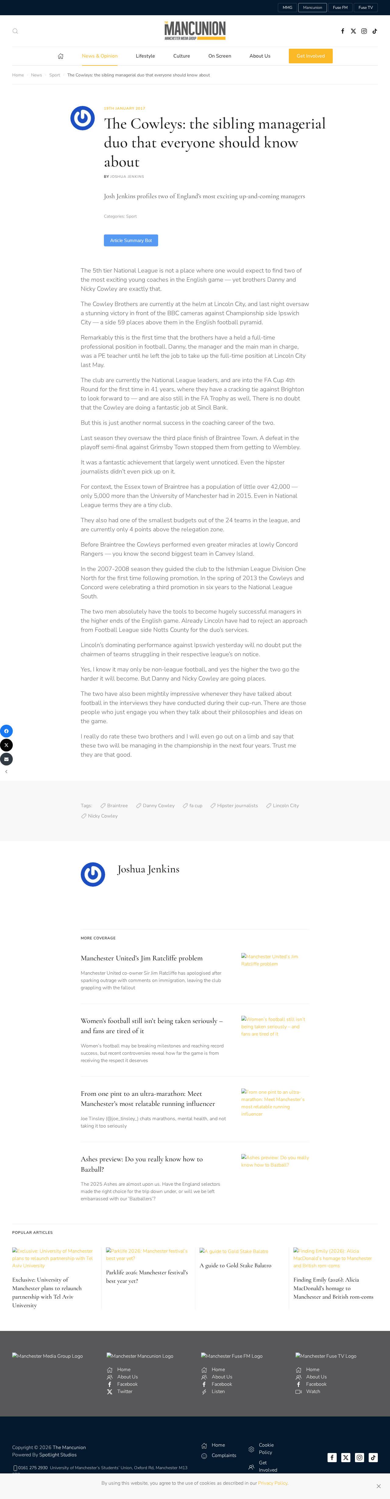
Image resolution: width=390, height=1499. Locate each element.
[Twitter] (6, 745)
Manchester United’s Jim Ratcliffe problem (142, 958)
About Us (260, 56)
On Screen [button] (219, 56)
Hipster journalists (237, 805)
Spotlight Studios (58, 1454)
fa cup (196, 805)
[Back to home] (195, 30)
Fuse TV (366, 7)
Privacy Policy (272, 1483)
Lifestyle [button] (145, 56)
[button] (15, 31)
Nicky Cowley (103, 816)
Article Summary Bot (131, 240)
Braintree (117, 805)
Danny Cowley (159, 805)
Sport (131, 216)
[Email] (6, 759)
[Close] (379, 1486)
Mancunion (312, 7)
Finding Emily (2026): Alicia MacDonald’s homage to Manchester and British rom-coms (333, 1288)
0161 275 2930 (33, 1468)
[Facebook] (6, 731)
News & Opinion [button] (100, 56)
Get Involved (311, 56)
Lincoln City (286, 805)
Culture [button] (181, 56)
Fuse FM (340, 7)
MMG (287, 7)
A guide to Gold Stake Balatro (235, 1265)
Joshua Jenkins (127, 176)
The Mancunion (69, 1447)
